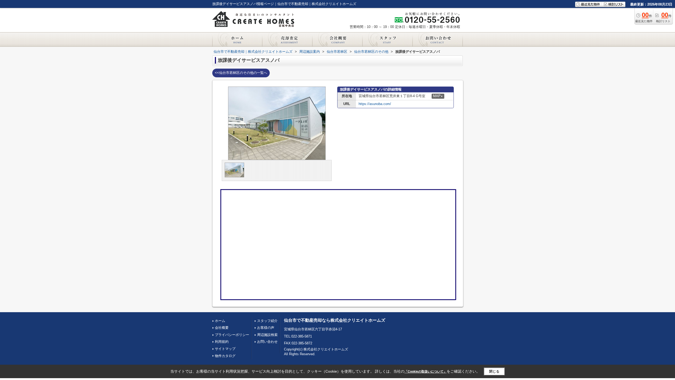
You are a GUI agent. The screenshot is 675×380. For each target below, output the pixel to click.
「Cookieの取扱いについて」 (425, 371)
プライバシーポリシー (232, 335)
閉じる (494, 371)
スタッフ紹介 (267, 321)
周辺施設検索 (267, 335)
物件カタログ (225, 356)
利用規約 (222, 342)
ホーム (220, 321)
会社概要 (222, 328)
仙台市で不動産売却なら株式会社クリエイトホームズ (334, 320)
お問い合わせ (267, 342)
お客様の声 (265, 328)
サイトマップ (225, 349)
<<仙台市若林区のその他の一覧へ (241, 73)
